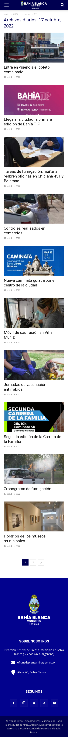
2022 (15, 14)
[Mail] (34, 703)
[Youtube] (54, 703)
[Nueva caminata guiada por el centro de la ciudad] (34, 261)
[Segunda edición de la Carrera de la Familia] (34, 417)
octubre (26, 14)
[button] (62, 5)
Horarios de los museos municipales (25, 538)
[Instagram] (24, 703)
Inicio (6, 14)
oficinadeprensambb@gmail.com (37, 662)
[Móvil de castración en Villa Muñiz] (34, 313)
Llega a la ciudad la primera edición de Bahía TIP (28, 121)
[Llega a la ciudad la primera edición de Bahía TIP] (34, 100)
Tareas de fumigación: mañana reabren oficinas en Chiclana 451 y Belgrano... (33, 176)
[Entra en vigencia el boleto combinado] (34, 48)
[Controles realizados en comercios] (34, 209)
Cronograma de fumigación (27, 489)
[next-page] (41, 562)
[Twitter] (44, 703)
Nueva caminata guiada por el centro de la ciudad (30, 282)
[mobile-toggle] (6, 5)
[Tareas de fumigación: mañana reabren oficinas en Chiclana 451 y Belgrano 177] (34, 152)
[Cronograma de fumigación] (34, 469)
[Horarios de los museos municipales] (34, 516)
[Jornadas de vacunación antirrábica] (34, 365)
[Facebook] (13, 703)
